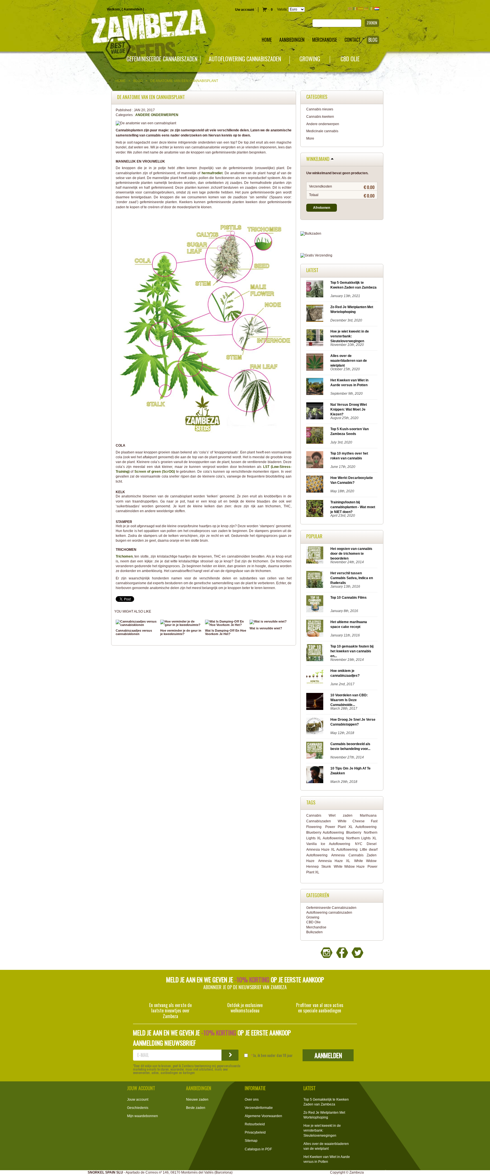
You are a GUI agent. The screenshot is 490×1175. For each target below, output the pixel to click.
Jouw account (137, 1100)
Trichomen (124, 556)
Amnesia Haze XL (334, 861)
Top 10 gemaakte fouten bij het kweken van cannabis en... (351, 651)
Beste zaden (195, 1108)
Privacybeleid (255, 1132)
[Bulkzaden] (341, 233)
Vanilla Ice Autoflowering (328, 844)
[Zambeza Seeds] (102, 27)
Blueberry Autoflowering (325, 833)
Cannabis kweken (320, 117)
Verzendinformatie (259, 1108)
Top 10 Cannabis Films (348, 598)
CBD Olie (350, 59)
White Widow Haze (349, 867)
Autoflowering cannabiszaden (245, 59)
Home (120, 81)
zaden (347, 815)
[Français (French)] (355, 8)
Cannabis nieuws (319, 109)
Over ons (252, 1100)
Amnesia (338, 855)
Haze (310, 861)
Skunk (326, 867)
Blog (138, 81)
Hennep (312, 867)
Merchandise (316, 927)
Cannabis (313, 815)
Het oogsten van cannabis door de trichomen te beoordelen (351, 553)
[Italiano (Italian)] (371, 8)
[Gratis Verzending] (341, 255)
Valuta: (282, 9)
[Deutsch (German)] (366, 8)
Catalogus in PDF (258, 1149)
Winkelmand (318, 159)
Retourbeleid (255, 1124)
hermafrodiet (212, 173)
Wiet (332, 815)
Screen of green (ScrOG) (154, 472)
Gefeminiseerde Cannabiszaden (161, 59)
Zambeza (356, 1172)
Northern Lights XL (361, 838)
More (310, 138)
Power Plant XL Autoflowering (351, 827)
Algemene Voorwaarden (263, 1116)
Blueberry (353, 833)
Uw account (244, 10)
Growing (309, 59)
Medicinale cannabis (322, 131)
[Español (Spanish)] (360, 8)
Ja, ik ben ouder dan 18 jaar (273, 1055)
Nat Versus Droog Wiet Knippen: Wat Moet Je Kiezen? (348, 409)
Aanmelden (133, 9)
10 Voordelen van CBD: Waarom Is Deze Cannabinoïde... (349, 700)
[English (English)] (350, 8)
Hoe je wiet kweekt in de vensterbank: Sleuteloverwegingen (349, 336)
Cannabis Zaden (363, 855)
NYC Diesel (365, 844)
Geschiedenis (137, 1108)
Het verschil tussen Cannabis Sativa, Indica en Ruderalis (351, 578)
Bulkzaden (314, 932)
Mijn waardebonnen (142, 1116)
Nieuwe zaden (197, 1100)
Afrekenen (321, 208)
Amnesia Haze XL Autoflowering (332, 850)
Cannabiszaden (318, 821)
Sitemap (251, 1141)
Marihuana (368, 815)
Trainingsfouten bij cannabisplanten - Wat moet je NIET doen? (352, 507)
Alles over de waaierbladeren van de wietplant (348, 360)
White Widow (365, 861)
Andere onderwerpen (156, 115)
